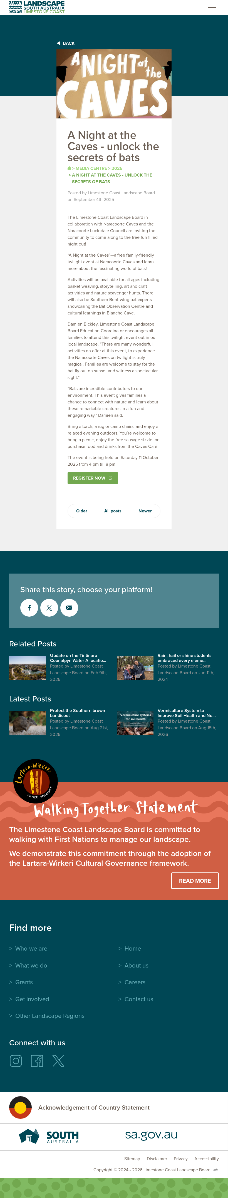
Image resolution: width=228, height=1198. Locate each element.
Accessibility (206, 1158)
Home (133, 948)
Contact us (139, 999)
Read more (195, 881)
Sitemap (132, 1158)
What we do (31, 965)
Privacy (181, 1158)
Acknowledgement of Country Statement (94, 1108)
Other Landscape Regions (50, 1015)
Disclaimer (157, 1158)
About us (136, 965)
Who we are (31, 948)
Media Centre (91, 168)
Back (69, 43)
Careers (135, 982)
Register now (89, 478)
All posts (113, 511)
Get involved (32, 999)
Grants (24, 982)
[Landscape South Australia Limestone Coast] (37, 7)
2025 (117, 168)
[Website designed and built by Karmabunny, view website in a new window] (215, 1170)
